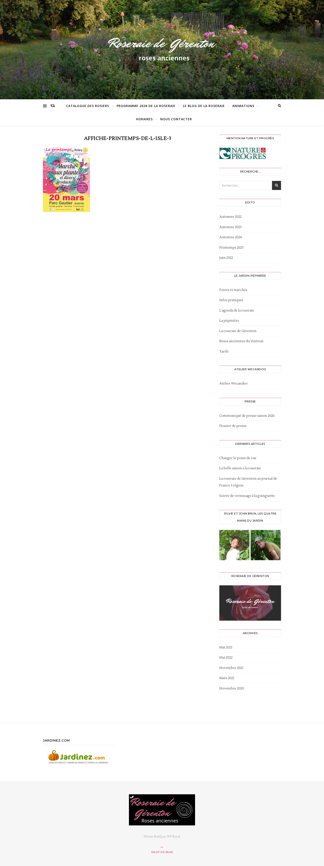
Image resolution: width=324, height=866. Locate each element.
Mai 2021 (225, 647)
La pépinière (229, 321)
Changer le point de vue (237, 458)
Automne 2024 (230, 237)
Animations (243, 106)
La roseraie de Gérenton (238, 331)
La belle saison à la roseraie (240, 468)
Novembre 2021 (231, 668)
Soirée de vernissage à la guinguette (247, 496)
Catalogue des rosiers (87, 106)
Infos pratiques (231, 300)
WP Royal (173, 836)
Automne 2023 (230, 227)
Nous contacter (176, 119)
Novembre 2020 (231, 688)
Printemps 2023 (231, 248)
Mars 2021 (226, 678)
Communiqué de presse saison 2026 (247, 416)
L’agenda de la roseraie (236, 310)
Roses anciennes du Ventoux (241, 341)
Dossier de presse (233, 426)
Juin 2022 (226, 258)
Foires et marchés (233, 290)
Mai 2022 (226, 658)
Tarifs (224, 351)
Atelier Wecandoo (233, 383)
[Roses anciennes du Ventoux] (162, 48)
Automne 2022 (230, 217)
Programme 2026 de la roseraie (146, 106)
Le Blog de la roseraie (204, 106)
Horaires (144, 119)
